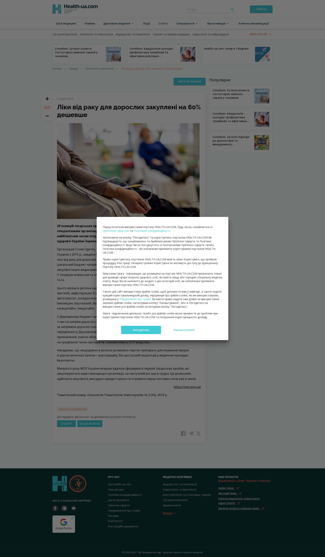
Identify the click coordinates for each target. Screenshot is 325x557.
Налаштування (184, 330)
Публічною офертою (116, 230)
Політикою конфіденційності (152, 230)
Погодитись (141, 330)
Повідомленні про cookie (135, 299)
